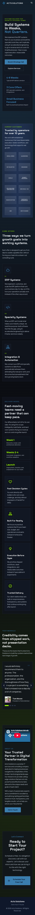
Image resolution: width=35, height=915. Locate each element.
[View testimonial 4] (15, 705)
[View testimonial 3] (12, 705)
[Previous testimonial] (4, 685)
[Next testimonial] (31, 685)
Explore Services (14, 68)
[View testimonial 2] (10, 705)
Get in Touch (13, 810)
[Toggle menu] (31, 3)
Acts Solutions (17, 901)
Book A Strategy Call (16, 62)
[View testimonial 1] (7, 705)
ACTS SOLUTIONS (15, 3)
